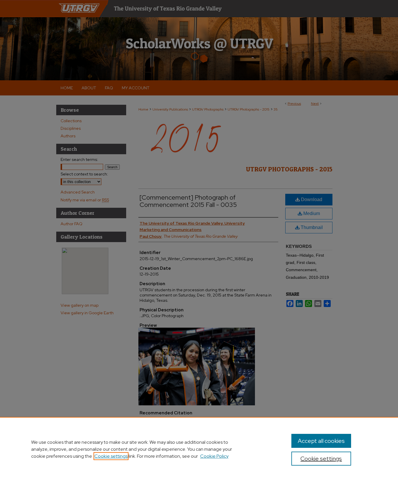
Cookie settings (111, 456)
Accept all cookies (321, 441)
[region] (199, 449)
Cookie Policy (214, 456)
